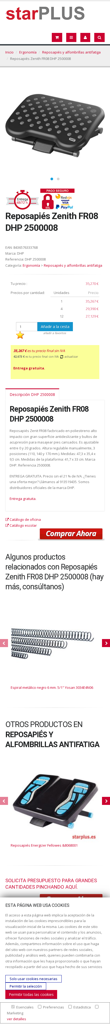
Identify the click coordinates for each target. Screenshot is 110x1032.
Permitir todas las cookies (31, 994)
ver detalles (16, 1018)
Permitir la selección (26, 986)
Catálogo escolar (23, 525)
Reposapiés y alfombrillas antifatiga (71, 52)
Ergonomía (28, 52)
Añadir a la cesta (55, 326)
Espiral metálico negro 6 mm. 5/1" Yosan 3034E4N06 (52, 687)
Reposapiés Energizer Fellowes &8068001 (44, 845)
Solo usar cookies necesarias (33, 978)
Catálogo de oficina (25, 519)
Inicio (9, 52)
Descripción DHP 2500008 (32, 394)
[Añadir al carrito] (71, 534)
